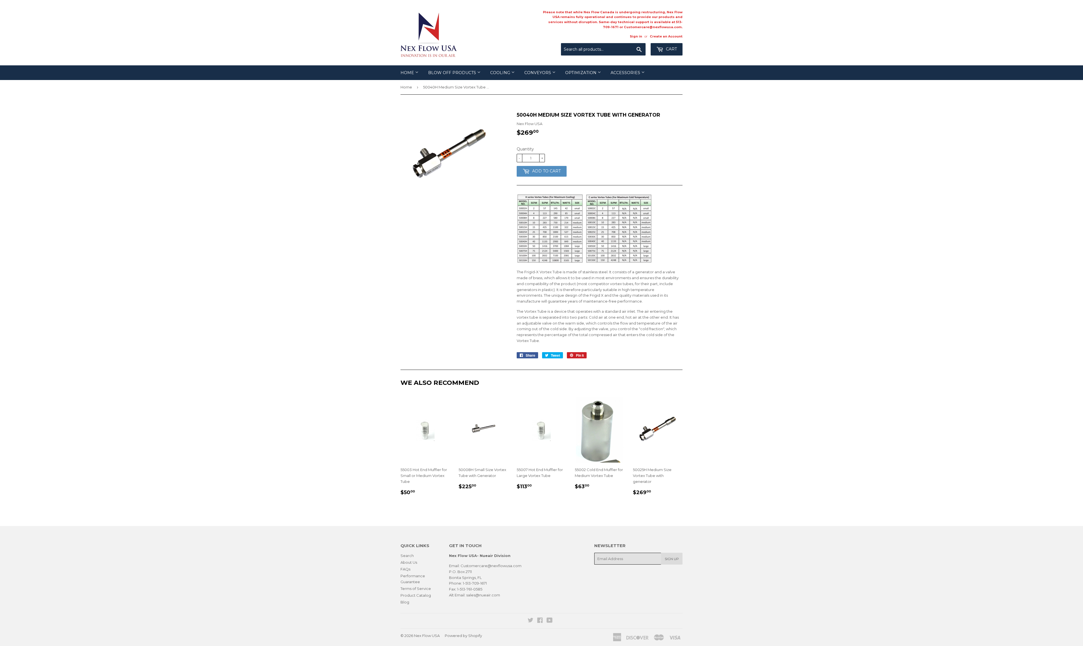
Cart (671, 49)
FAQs (405, 569)
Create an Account (666, 36)
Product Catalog (415, 595)
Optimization (581, 72)
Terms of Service (415, 588)
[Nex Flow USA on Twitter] (530, 621)
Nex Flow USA (427, 635)
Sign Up (672, 559)
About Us (408, 562)
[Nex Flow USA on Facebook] (540, 621)
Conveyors (538, 72)
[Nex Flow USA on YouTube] (549, 621)
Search (407, 555)
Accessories (626, 72)
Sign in (636, 36)
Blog (404, 602)
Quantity (525, 149)
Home (407, 72)
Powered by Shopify (463, 635)
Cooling (500, 72)
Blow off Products (452, 72)
